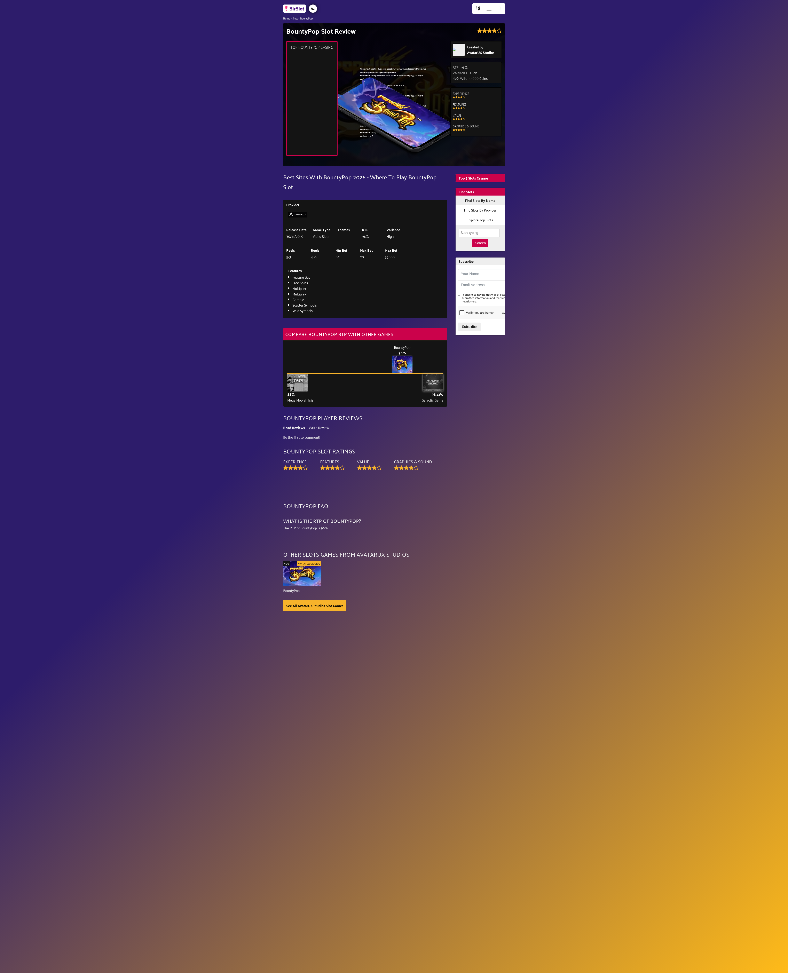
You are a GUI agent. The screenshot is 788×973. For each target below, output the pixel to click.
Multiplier (299, 288)
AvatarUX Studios (480, 52)
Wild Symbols (302, 310)
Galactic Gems (432, 400)
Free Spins (300, 282)
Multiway (299, 294)
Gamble (298, 299)
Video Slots (321, 236)
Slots (295, 18)
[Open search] (500, 8)
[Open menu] (489, 8)
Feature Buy (301, 277)
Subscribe (469, 327)
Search (480, 243)
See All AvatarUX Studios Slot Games (314, 605)
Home (286, 18)
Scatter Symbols (304, 305)
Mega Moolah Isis (300, 400)
